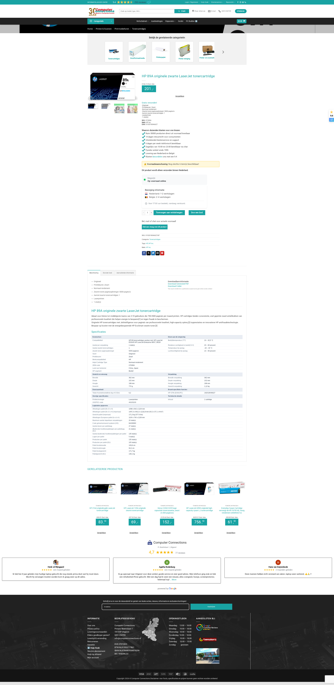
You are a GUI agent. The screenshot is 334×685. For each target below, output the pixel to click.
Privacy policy (93, 629)
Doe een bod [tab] (107, 273)
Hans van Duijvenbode (278, 567)
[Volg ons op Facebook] (238, 2)
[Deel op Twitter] (153, 253)
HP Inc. (151, 243)
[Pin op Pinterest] (162, 253)
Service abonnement (96, 651)
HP (147, 243)
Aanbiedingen (157, 21)
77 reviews (180, 553)
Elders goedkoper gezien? (98, 635)
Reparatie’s (230, 2)
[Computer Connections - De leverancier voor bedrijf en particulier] (101, 11)
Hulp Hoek (204, 2)
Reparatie (169, 21)
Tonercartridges (139, 29)
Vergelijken (179, 96)
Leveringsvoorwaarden (97, 632)
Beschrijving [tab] (94, 273)
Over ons (91, 625)
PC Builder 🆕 (191, 21)
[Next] (133, 87)
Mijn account (93, 657)
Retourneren (92, 641)
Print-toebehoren (122, 29)
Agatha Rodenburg (167, 567)
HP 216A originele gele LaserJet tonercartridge (102, 509)
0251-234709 (103, 2)
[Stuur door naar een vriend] (158, 253)
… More (173, 579)
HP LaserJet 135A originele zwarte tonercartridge (135, 509)
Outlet (180, 21)
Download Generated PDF (178, 284)
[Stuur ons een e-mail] (243, 2)
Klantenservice (216, 2)
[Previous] (91, 87)
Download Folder (175, 286)
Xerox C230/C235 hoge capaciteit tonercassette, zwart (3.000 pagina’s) (167, 510)
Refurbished (142, 21)
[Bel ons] (245, 2)
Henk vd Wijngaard (56, 567)
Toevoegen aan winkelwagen (169, 212)
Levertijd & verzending (96, 638)
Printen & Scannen (104, 29)
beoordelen (157, 156)
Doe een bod (197, 212)
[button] (100, 21)
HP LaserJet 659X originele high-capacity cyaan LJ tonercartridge (199, 509)
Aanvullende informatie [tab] (125, 273)
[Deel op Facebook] (144, 253)
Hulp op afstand (94, 654)
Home (90, 29)
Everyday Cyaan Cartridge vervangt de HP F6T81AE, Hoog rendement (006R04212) (231, 510)
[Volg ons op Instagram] (240, 2)
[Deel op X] (149, 253)
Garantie (91, 645)
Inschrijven (211, 607)
